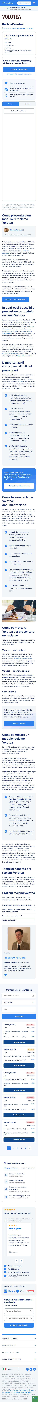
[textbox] (17, 996)
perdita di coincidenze (10, 353)
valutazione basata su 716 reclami (22, 28)
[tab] (11, 1168)
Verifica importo (19, 1042)
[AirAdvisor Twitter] (31, 1369)
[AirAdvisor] (7, 3)
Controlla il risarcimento (24, 3)
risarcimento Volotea (19, 765)
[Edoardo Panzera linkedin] (5, 975)
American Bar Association (22, 1392)
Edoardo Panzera (16, 230)
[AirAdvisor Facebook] (27, 1369)
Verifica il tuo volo (19, 723)
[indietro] (16, 1261)
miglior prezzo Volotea (24, 356)
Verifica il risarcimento (19, 1325)
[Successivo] (21, 1261)
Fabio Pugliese (15, 1228)
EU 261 (20, 381)
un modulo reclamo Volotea (23, 659)
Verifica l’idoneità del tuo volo (15, 299)
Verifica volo (19, 1016)
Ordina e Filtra (15, 111)
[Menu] (34, 3)
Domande (27, 104)
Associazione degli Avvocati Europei (21, 1390)
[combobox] (19, 995)
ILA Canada (6, 1392)
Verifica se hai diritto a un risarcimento (19, 74)
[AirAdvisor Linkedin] (34, 1369)
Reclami (10, 104)
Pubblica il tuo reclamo (19, 69)
